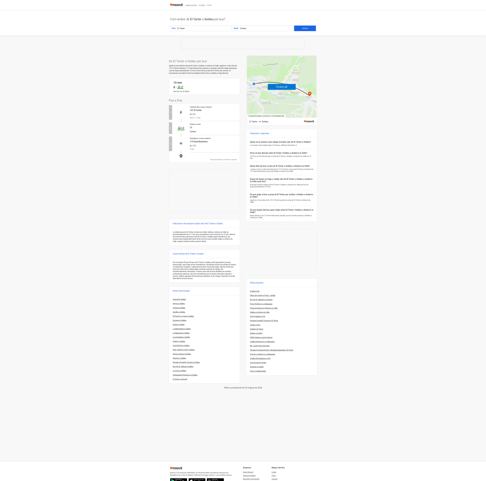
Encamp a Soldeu (179, 320)
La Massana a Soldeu (181, 333)
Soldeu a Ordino (256, 333)
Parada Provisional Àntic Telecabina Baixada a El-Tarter (271, 350)
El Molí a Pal (254, 291)
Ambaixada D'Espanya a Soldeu (185, 375)
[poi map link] (282, 91)
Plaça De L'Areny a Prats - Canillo (262, 295)
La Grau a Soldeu (179, 371)
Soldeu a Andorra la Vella (259, 312)
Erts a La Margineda (258, 371)
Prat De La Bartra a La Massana (262, 354)
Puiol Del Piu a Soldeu (181, 346)
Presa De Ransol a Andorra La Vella (264, 308)
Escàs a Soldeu (179, 325)
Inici (174, 28)
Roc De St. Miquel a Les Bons (261, 300)
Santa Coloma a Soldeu (182, 354)
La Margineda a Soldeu (182, 329)
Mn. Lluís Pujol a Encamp (260, 346)
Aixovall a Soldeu (179, 299)
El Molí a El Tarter (256, 329)
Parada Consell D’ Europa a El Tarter (264, 321)
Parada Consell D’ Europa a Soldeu (186, 362)
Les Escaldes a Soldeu (181, 337)
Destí (236, 28)
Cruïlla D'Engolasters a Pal (260, 358)
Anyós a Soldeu (179, 304)
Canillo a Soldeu (179, 312)
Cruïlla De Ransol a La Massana (262, 342)
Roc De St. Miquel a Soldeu (183, 367)
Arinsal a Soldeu (179, 308)
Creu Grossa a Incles (258, 363)
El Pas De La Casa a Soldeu (183, 316)
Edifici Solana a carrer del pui (261, 337)
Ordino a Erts (255, 325)
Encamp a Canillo (257, 367)
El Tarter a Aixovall (180, 379)
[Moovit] (176, 5)
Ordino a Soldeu (179, 341)
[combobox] (204, 28)
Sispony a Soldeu (179, 358)
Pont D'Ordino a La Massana (261, 304)
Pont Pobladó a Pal (257, 316)
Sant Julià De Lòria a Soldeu (184, 350)
